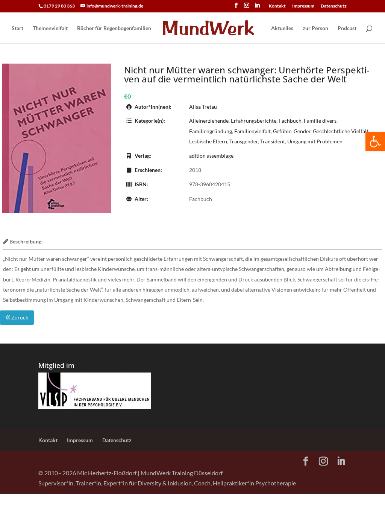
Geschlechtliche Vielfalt (340, 131)
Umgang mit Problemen (315, 141)
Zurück (19, 317)
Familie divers (320, 120)
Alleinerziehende (209, 120)
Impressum (303, 6)
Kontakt (277, 6)
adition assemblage (211, 155)
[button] (375, 141)
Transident (272, 141)
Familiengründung (210, 131)
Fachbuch (290, 120)
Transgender (243, 141)
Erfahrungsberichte (253, 120)
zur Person (315, 28)
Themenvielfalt (50, 28)
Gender (302, 131)
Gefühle (282, 131)
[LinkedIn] (257, 7)
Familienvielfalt (252, 131)
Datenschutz (334, 6)
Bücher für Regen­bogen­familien (114, 28)
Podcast (347, 28)
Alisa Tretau (203, 106)
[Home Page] (210, 28)
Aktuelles (282, 28)
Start (17, 28)
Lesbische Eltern (208, 141)
